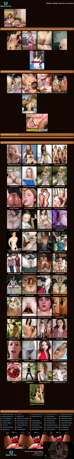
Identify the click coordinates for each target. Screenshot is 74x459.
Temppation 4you (66, 425)
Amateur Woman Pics (37, 414)
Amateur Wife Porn (36, 416)
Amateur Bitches (7, 423)
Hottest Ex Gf (20, 416)
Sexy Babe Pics (51, 423)
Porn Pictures (36, 425)
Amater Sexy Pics (51, 418)
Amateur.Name (51, 420)
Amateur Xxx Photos (67, 418)
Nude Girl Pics (6, 420)
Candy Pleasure (50, 416)
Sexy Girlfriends (7, 418)
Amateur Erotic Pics (7, 416)
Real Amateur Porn (66, 420)
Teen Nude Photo (37, 423)
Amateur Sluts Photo (51, 414)
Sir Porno (5, 425)
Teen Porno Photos (66, 423)
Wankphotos (6, 429)
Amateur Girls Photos (8, 414)
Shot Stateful (64, 427)
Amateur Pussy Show (52, 427)
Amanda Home (21, 429)
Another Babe (36, 420)
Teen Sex (19, 414)
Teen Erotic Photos (37, 427)
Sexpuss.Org (64, 429)
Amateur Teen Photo (23, 418)
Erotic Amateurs (51, 429)
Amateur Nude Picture (67, 414)
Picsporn (19, 427)
